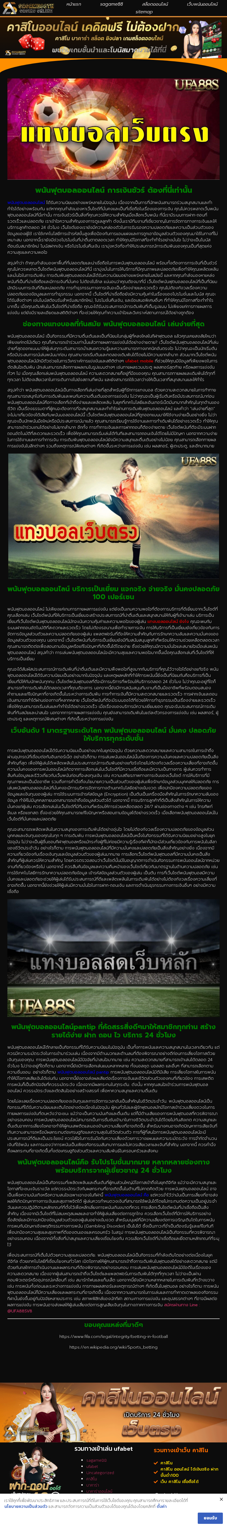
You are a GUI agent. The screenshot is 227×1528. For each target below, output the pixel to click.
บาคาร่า (92, 1485)
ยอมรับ (210, 1518)
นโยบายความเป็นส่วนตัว (25, 1507)
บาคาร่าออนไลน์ (99, 1491)
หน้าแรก (74, 4)
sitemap (144, 12)
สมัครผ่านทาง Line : (182, 1305)
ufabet (92, 1466)
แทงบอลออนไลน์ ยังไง (168, 621)
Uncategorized (100, 1473)
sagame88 (111, 4)
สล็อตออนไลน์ (155, 4)
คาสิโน (91, 1479)
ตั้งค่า (162, 1507)
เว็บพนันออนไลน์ (202, 4)
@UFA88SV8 (19, 1311)
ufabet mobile (139, 361)
